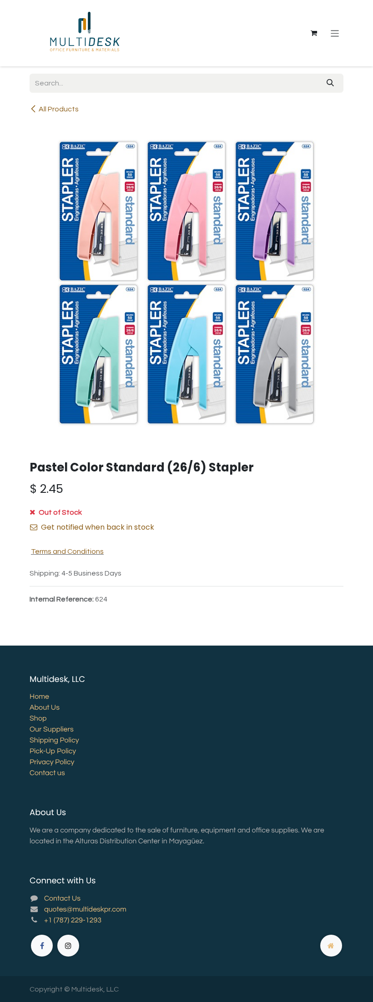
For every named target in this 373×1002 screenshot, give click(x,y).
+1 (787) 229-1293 (72, 920)
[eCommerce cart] (314, 33)
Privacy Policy (52, 762)
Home (39, 697)
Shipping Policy (54, 740)
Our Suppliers (52, 729)
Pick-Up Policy (53, 751)
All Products (59, 109)
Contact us (47, 773)
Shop (38, 718)
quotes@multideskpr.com (85, 909)
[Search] (330, 83)
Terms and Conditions (67, 551)
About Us (45, 707)
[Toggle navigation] (335, 33)
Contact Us (62, 898)
